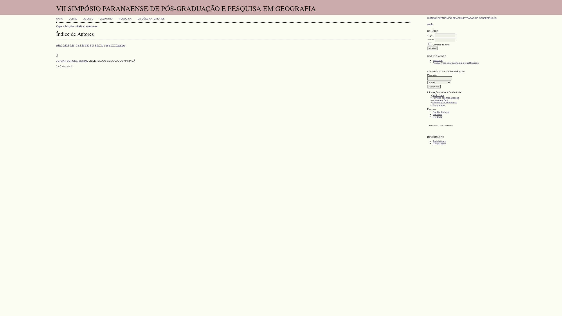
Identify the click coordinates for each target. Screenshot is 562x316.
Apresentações (440, 100)
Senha (430, 39)
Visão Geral (438, 95)
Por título (437, 117)
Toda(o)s (120, 45)
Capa (59, 19)
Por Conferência (441, 112)
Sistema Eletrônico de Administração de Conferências (462, 18)
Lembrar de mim (440, 44)
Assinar (436, 63)
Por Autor (437, 114)
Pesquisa (125, 19)
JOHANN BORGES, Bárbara (71, 60)
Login (430, 35)
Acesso (88, 19)
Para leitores (439, 141)
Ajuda (430, 24)
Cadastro (106, 19)
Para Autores (439, 143)
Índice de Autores (87, 26)
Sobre (73, 19)
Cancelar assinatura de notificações (460, 63)
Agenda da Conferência (444, 102)
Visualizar (438, 60)
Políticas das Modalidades (445, 98)
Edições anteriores (151, 19)
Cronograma (438, 105)
